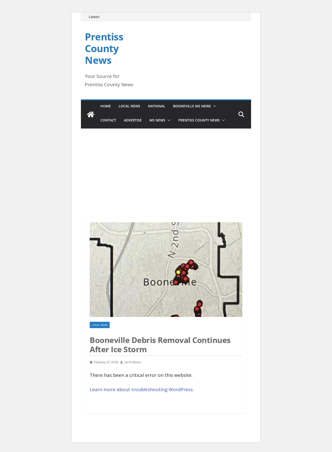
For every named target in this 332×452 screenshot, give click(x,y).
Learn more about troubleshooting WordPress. (142, 389)
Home (105, 106)
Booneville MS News (192, 106)
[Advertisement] (166, 166)
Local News (129, 106)
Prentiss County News (104, 48)
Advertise (133, 120)
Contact (108, 120)
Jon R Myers (132, 362)
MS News (157, 120)
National (156, 106)
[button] (213, 106)
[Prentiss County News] (90, 114)
